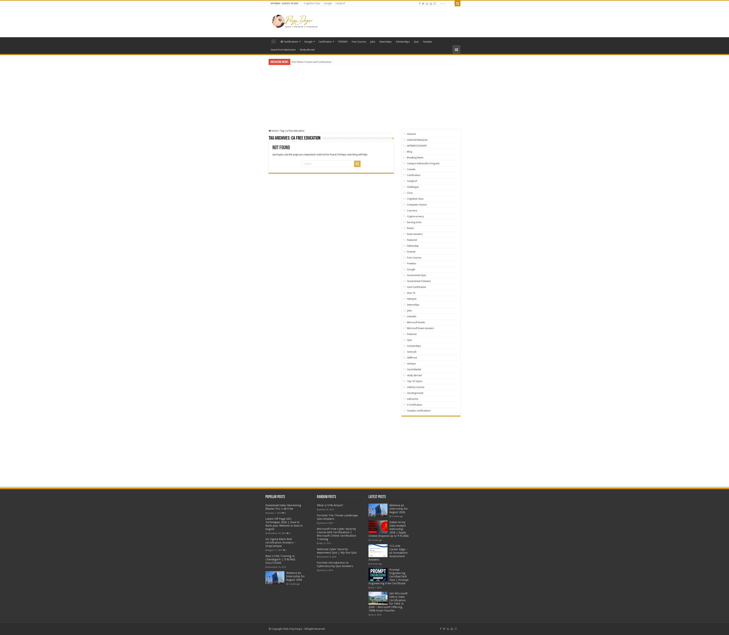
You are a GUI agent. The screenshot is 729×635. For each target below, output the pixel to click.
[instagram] (434, 3)
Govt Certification (416, 287)
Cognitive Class (312, 3)
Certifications (291, 41)
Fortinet (411, 251)
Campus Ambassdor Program (423, 163)
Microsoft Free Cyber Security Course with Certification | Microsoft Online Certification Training (336, 534)
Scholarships (403, 41)
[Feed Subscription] (393, 138)
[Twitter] (423, 3)
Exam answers (415, 234)
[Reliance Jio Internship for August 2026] (274, 577)
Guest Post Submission (283, 49)
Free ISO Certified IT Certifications (310, 61)
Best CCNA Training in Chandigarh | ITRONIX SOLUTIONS (280, 559)
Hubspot (411, 298)
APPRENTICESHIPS (417, 145)
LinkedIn (411, 316)
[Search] (457, 3)
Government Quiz (416, 275)
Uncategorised (415, 393)
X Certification (414, 404)
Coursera (412, 210)
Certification (325, 41)
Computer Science (417, 204)
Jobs (372, 41)
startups (411, 363)
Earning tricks (414, 222)
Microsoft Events (416, 322)
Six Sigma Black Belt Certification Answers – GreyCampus (280, 542)
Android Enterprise (417, 139)
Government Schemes (419, 281)
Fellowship (413, 245)
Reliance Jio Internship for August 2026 (295, 576)
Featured (412, 240)
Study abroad (307, 49)
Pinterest (412, 334)
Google (328, 3)
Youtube (427, 41)
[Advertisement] (388, 18)
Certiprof (340, 3)
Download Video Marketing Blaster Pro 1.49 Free (283, 507)
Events (410, 228)
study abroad (414, 375)
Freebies (411, 263)
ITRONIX (343, 41)
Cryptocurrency (415, 216)
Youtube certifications (419, 410)
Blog (409, 151)
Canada (411, 169)
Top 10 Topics (414, 381)
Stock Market (414, 369)
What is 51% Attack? (330, 505)
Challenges (413, 187)
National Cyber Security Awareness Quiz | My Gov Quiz (337, 550)
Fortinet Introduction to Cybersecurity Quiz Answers (335, 564)
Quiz (416, 41)
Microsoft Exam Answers (420, 328)
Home (274, 41)
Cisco (410, 192)
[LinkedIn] (427, 3)
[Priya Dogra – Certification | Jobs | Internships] (295, 21)
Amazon (411, 134)
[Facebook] (420, 3)
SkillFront (412, 357)
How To (411, 292)
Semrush (412, 351)
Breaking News (415, 157)
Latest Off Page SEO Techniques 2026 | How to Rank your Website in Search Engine (284, 524)
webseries (412, 398)
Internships (385, 41)
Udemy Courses (415, 387)
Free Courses (359, 41)
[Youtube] (430, 3)
